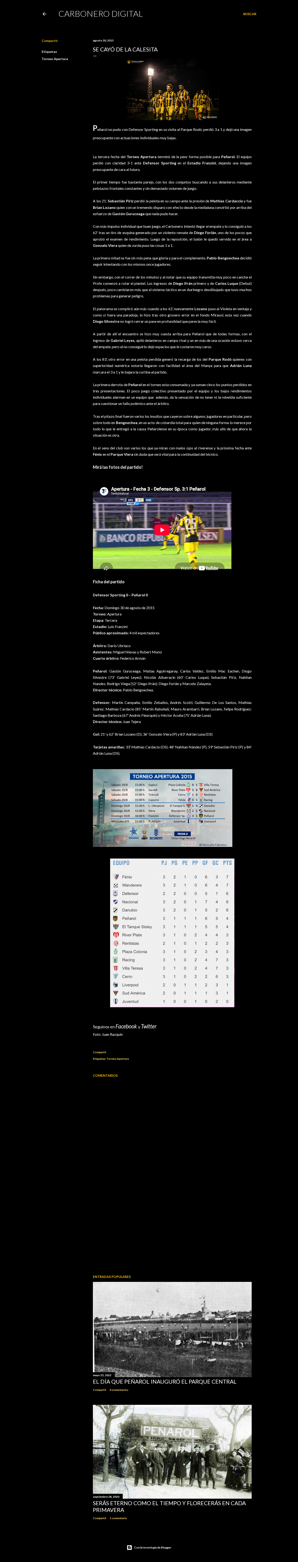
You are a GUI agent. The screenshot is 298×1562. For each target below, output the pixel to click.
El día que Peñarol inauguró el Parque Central (165, 1381)
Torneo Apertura (55, 59)
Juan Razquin (112, 1034)
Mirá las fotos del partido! (118, 467)
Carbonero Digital (100, 13)
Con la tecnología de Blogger (152, 1547)
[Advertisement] (172, 1230)
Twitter (148, 1026)
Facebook (126, 1026)
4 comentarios (119, 1390)
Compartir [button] (50, 41)
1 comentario (118, 1518)
